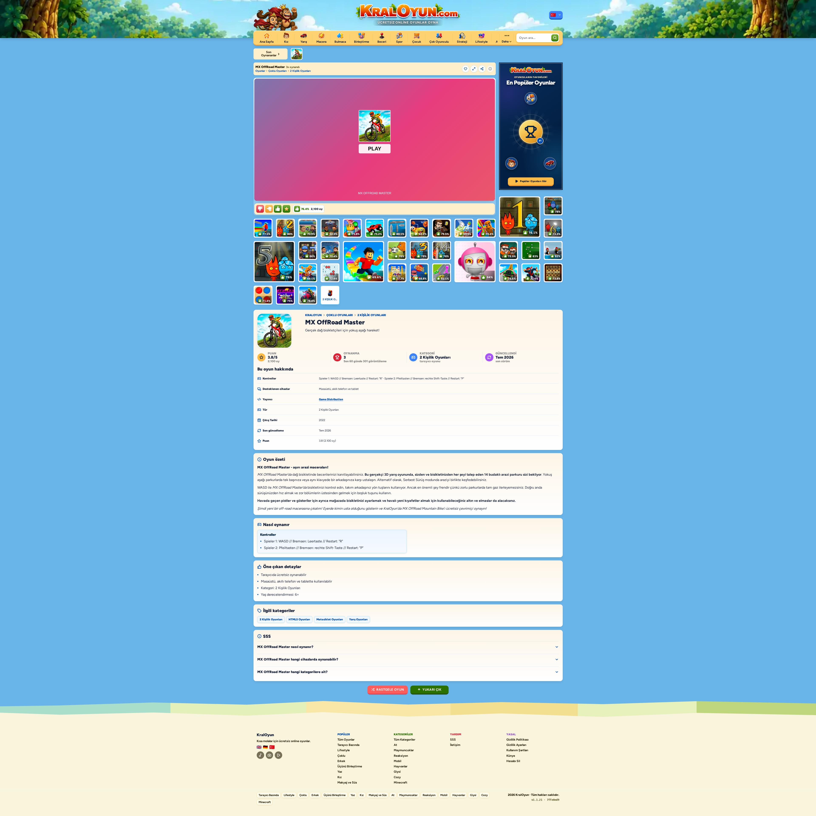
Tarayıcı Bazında (348, 745)
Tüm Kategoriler (404, 739)
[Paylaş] (482, 68)
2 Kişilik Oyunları (300, 70)
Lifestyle (343, 750)
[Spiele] (265, 747)
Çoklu (341, 756)
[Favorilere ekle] (465, 68)
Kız (339, 777)
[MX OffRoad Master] (297, 54)
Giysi (397, 772)
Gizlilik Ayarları (516, 745)
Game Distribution (331, 399)
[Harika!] (278, 209)
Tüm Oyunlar (345, 739)
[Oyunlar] (556, 15)
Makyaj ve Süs (347, 782)
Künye (510, 756)
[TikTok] (260, 755)
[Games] (259, 747)
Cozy (397, 777)
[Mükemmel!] (286, 209)
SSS (453, 739)
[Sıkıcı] (260, 209)
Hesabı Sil (513, 761)
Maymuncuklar (404, 750)
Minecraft (400, 782)
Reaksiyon (401, 756)
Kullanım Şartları (517, 750)
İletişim (455, 745)
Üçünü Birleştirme (349, 766)
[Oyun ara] (554, 37)
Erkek (341, 761)
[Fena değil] (269, 209)
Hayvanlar (400, 766)
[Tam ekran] (473, 68)
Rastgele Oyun (390, 690)
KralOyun (313, 315)
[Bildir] (490, 68)
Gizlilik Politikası (517, 739)
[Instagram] (269, 755)
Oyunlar (260, 70)
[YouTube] (278, 755)
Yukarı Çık (431, 690)
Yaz (339, 772)
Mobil (397, 761)
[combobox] (533, 38)
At (395, 745)
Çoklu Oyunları (277, 70)
